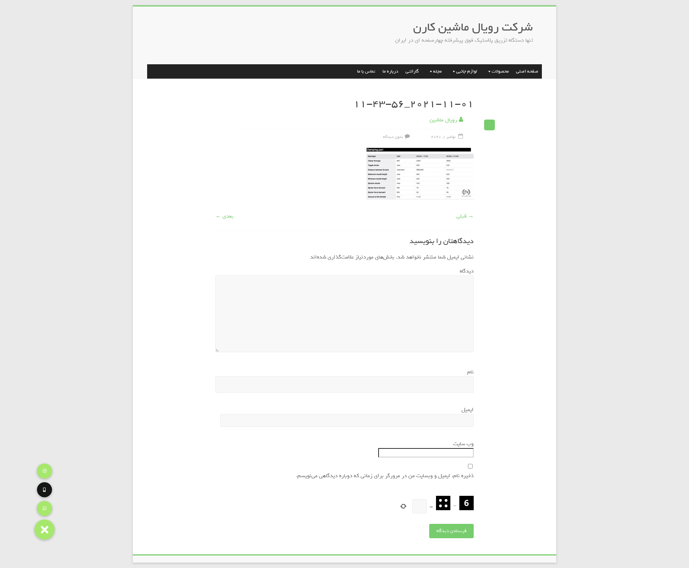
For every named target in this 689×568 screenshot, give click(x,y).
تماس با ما (366, 71)
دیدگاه (465, 271)
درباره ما (390, 71)
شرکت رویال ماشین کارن (473, 27)
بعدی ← (224, 216)
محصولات (500, 71)
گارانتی (412, 71)
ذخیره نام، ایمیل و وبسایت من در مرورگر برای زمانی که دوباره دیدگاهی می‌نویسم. (385, 475)
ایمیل (466, 409)
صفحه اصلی (527, 71)
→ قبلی (465, 216)
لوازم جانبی (466, 71)
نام (469, 372)
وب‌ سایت (463, 443)
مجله (437, 71)
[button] (44, 530)
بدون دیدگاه (393, 137)
